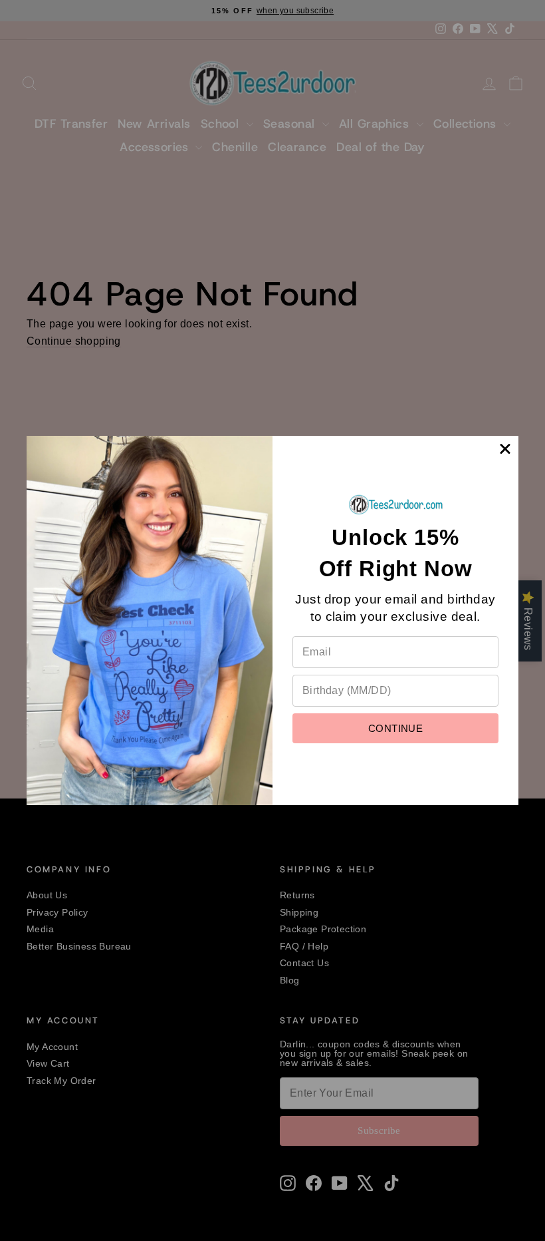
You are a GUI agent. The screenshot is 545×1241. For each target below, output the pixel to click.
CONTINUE (395, 728)
